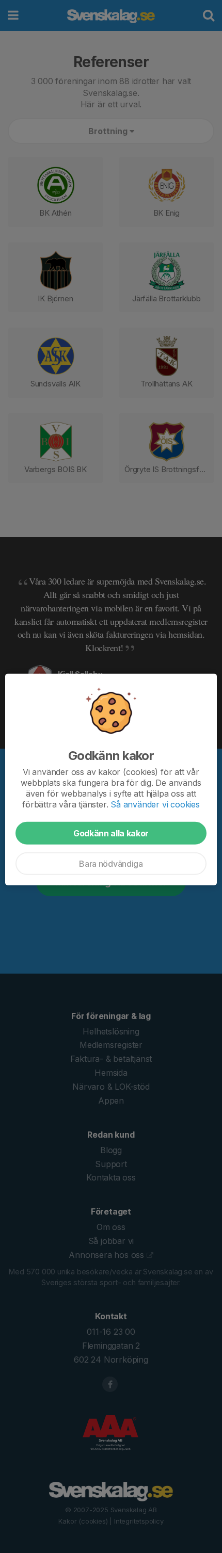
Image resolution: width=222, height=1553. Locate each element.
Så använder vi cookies (155, 804)
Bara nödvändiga (110, 864)
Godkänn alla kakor (111, 833)
